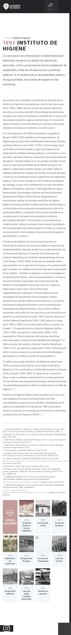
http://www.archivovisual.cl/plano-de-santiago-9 (21, 482)
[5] (27, 236)
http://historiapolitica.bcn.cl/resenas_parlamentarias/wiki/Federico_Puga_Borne (37, 461)
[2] (54, 128)
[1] (4, 429)
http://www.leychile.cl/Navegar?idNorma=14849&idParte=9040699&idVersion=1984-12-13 (25, 491)
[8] (60, 340)
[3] (42, 145)
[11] (41, 414)
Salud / (8, 38)
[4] (26, 220)
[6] (16, 273)
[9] (54, 356)
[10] (12, 389)
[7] (11, 328)
